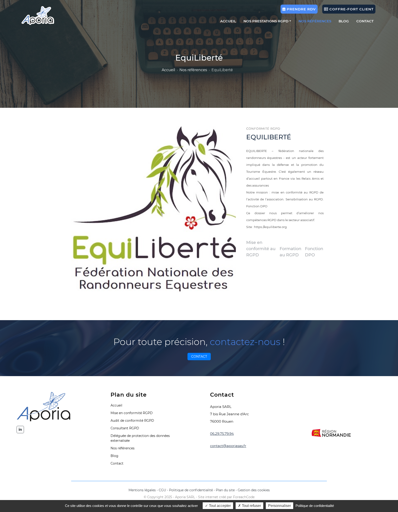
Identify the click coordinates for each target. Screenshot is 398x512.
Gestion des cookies (254, 490)
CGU (162, 490)
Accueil (228, 21)
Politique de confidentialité (191, 490)
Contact (365, 21)
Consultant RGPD (125, 428)
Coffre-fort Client (351, 9)
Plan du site (225, 490)
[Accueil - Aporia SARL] (38, 15)
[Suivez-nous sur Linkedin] (20, 429)
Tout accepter (219, 506)
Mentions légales (142, 490)
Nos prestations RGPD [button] (265, 21)
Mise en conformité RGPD (132, 413)
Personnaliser (279, 506)
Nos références (314, 21)
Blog (344, 21)
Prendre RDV (301, 9)
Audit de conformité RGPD (132, 420)
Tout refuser (251, 506)
